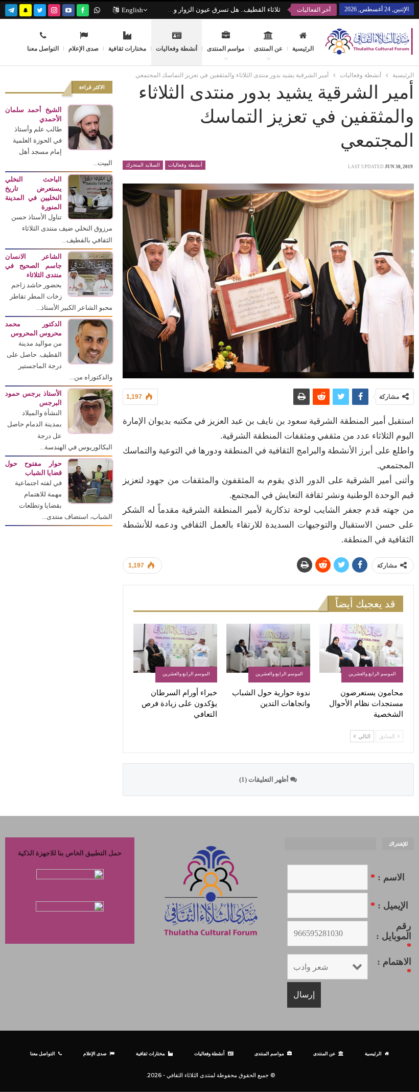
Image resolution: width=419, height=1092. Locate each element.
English (132, 10)
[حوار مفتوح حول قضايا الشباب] (90, 480)
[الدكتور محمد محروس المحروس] (90, 341)
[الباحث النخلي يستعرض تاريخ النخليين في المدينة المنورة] (90, 196)
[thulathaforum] (83, 9)
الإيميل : (389, 905)
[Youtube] (68, 9)
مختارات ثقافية (127, 48)
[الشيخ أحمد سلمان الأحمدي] (90, 126)
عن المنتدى (268, 48)
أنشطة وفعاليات (176, 48)
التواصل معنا (43, 48)
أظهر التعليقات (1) (264, 779)
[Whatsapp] (97, 9)
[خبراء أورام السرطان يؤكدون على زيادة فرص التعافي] (175, 653)
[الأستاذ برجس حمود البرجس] (90, 410)
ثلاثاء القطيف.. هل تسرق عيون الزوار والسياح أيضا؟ (209, 9)
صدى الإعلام (83, 48)
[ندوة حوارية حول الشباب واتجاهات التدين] (268, 653)
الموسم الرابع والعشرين (372, 673)
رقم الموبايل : (393, 936)
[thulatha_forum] (54, 9)
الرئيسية (303, 48)
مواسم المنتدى (225, 48)
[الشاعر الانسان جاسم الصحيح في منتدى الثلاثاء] (90, 273)
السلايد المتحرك (143, 165)
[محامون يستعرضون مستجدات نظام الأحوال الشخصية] (361, 653)
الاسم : (387, 877)
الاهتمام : (394, 967)
